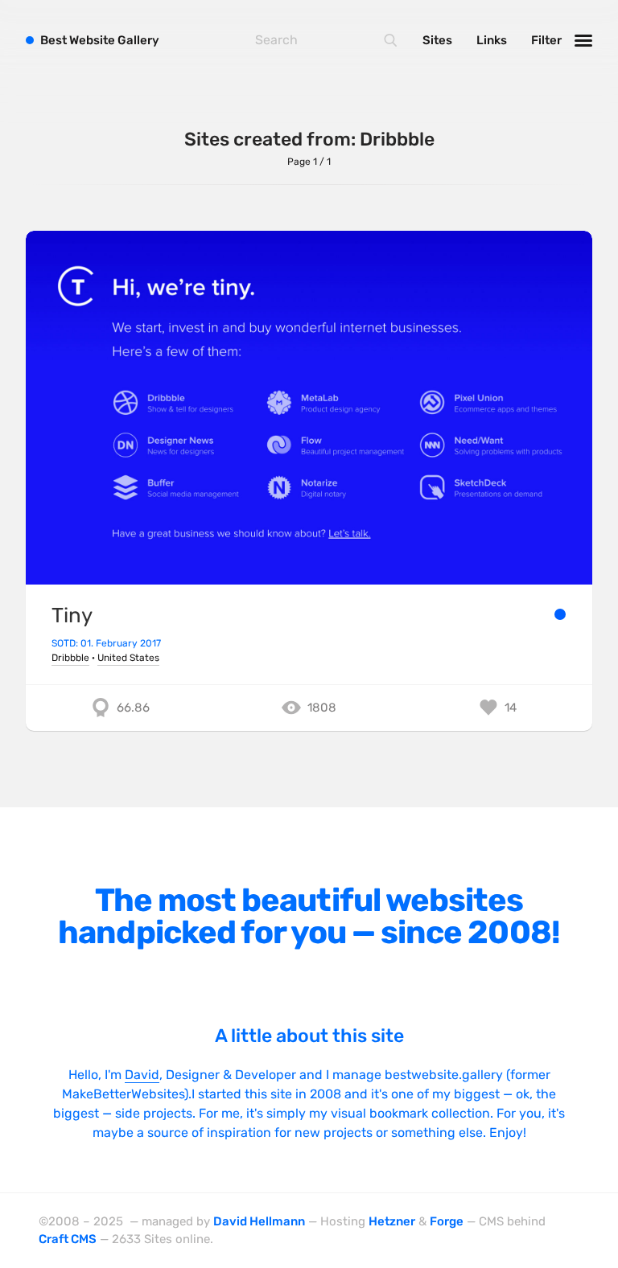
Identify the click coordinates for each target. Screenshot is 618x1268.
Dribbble (70, 657)
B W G (99, 40)
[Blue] (560, 614)
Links (491, 40)
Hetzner (392, 1221)
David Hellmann (259, 1221)
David (142, 1074)
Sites (437, 40)
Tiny (72, 615)
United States (128, 657)
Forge (447, 1221)
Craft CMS (68, 1239)
